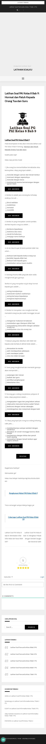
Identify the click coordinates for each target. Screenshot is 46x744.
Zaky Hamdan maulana (12, 714)
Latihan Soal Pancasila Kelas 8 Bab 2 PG (23, 647)
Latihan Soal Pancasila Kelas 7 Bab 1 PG (23, 674)
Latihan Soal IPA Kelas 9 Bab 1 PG (22, 696)
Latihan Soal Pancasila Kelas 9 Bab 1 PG (23, 661)
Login (42, 577)
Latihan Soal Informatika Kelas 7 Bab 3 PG (24, 708)
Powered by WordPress (9, 738)
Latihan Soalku (23, 69)
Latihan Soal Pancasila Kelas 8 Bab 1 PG (23, 668)
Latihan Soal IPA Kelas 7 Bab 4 (23, 721)
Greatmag (25, 738)
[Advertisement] (23, 41)
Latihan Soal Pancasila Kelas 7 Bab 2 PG (23, 7)
